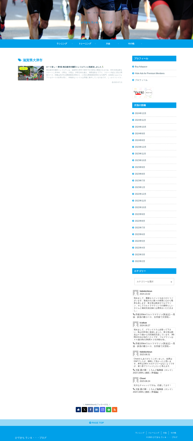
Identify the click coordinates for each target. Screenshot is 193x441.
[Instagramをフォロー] (102, 409)
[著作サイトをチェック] (78, 409)
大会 (165, 433)
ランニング (139, 433)
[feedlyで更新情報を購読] (108, 409)
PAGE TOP (97, 422)
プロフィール (141, 80)
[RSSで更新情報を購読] (114, 409)
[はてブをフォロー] (96, 409)
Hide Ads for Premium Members (150, 73)
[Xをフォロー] (84, 409)
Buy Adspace (141, 66)
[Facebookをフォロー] (90, 409)
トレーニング (153, 433)
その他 (173, 433)
